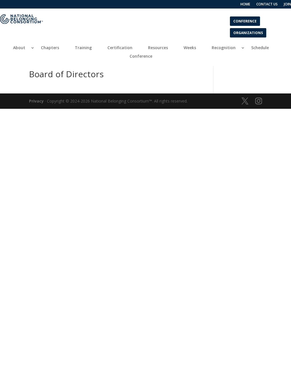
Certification (119, 48)
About (19, 48)
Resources (158, 48)
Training (83, 48)
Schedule (260, 48)
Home (245, 4)
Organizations (248, 32)
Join (287, 4)
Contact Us (267, 4)
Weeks (190, 48)
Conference (245, 20)
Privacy (36, 101)
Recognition (224, 48)
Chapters (50, 48)
